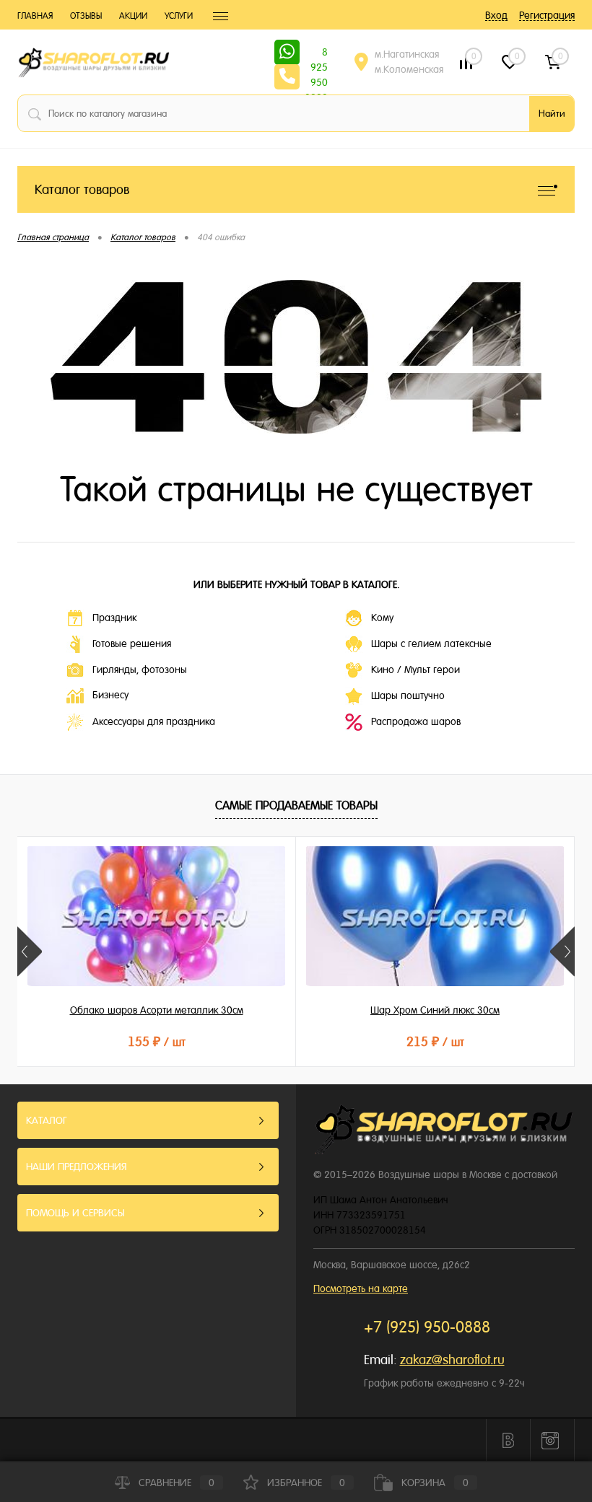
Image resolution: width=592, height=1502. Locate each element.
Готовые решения (131, 643)
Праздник (114, 617)
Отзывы (86, 16)
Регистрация (547, 15)
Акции (133, 16)
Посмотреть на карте (360, 1288)
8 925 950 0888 (316, 53)
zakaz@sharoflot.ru (452, 1359)
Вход (496, 15)
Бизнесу (110, 695)
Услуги (179, 16)
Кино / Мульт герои (415, 669)
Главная (35, 16)
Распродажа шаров (416, 721)
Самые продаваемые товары (296, 805)
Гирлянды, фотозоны (139, 669)
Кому (382, 617)
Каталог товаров (82, 189)
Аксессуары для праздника (153, 721)
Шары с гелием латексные (431, 643)
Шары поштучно (408, 695)
